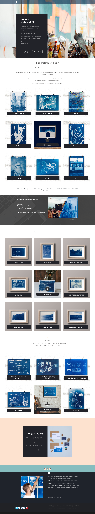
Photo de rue (18, 263)
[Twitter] (45, 469)
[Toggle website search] (80, 2)
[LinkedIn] (24, 508)
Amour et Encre (18, 113)
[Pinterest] (50, 469)
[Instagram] (47, 469)
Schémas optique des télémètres (18, 377)
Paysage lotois (47, 327)
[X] (17, 508)
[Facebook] (19, 508)
